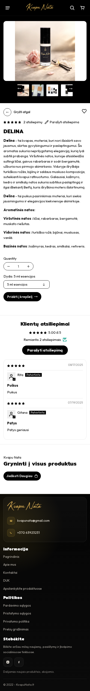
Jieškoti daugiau (19, 476)
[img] (16, 365)
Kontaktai (10, 573)
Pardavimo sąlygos (17, 605)
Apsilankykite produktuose (22, 588)
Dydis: (19, 276)
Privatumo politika (16, 621)
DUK (6, 580)
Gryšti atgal (22, 112)
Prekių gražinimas (16, 629)
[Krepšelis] (82, 8)
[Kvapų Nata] (40, 7)
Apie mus (9, 564)
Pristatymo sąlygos (17, 613)
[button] (12, 122)
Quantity (10, 258)
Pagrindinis (11, 557)
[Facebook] (19, 662)
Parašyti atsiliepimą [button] (45, 350)
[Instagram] (7, 662)
